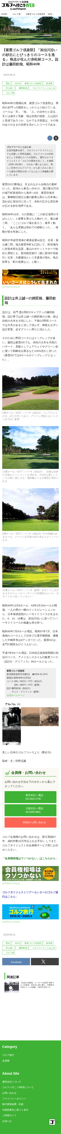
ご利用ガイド (9, 1115)
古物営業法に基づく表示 (15, 1109)
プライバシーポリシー (14, 1098)
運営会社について (11, 1081)
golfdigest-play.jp (11, 286)
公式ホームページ (15, 695)
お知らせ (7, 1121)
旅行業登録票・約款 (13, 1104)
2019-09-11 (9, 74)
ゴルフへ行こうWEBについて (18, 1087)
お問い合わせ (9, 1093)
